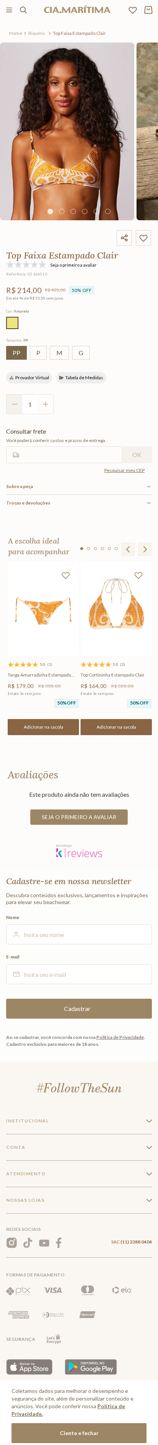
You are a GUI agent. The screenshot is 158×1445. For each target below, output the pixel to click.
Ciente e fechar (79, 1433)
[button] (12, 323)
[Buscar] (23, 10)
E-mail (12, 957)
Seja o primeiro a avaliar (79, 817)
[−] (14, 404)
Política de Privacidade (120, 1037)
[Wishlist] (132, 10)
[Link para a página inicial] (15, 33)
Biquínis (36, 33)
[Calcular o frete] (137, 454)
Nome (12, 917)
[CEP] (64, 445)
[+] (46, 404)
